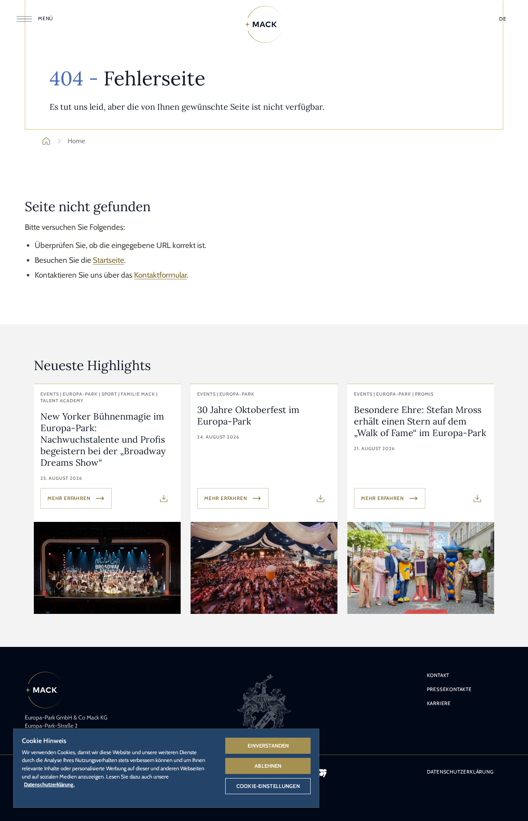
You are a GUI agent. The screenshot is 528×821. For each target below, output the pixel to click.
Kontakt (438, 675)
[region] (166, 768)
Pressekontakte (449, 689)
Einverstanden (268, 745)
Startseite (108, 260)
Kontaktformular (160, 275)
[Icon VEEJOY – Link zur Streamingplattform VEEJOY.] (322, 773)
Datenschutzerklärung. (49, 784)
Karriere (439, 703)
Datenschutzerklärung (460, 772)
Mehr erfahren (68, 498)
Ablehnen (268, 765)
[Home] (264, 24)
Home (76, 141)
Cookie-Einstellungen (268, 786)
